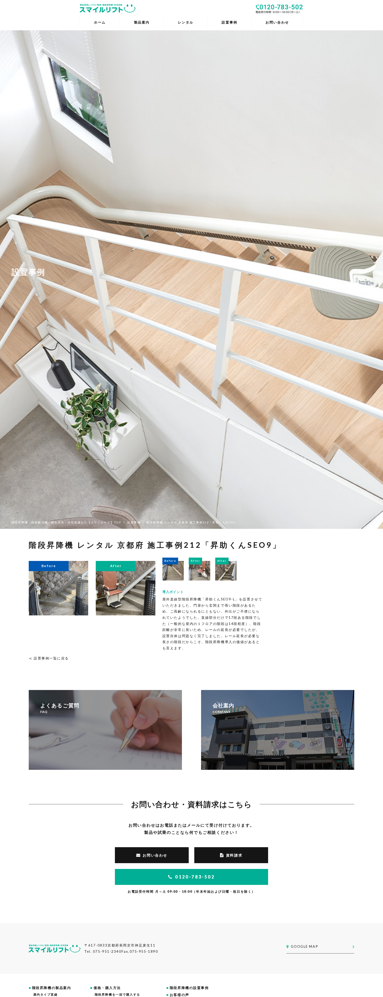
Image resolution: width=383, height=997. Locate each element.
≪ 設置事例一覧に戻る (49, 658)
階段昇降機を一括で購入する (117, 994)
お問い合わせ (155, 855)
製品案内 (142, 22)
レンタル (185, 22)
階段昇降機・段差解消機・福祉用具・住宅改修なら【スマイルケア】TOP (66, 522)
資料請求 (234, 855)
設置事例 (229, 22)
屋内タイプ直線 (45, 994)
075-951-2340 (107, 951)
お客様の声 (179, 995)
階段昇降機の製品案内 (51, 988)
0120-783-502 (195, 877)
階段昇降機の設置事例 (189, 988)
